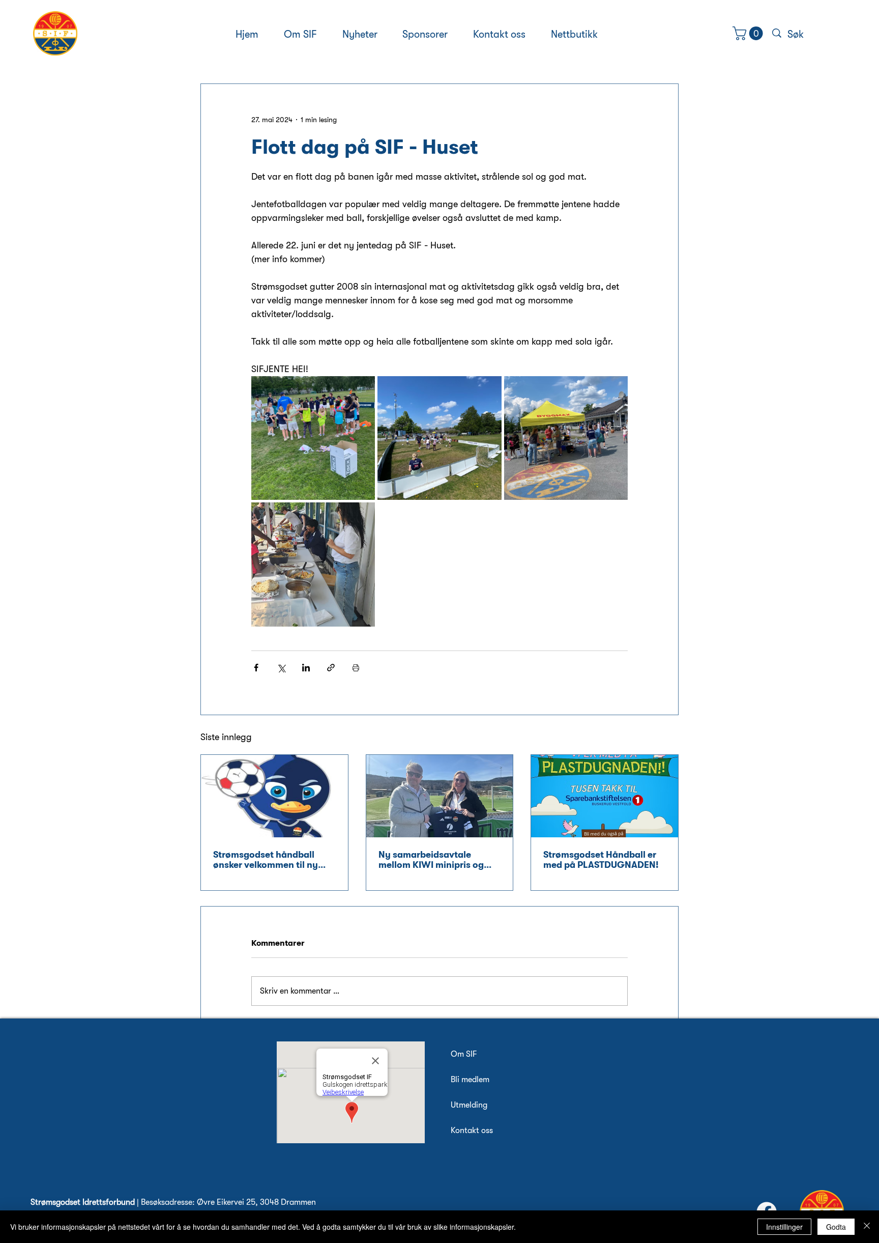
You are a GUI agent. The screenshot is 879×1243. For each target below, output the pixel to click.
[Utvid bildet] (313, 438)
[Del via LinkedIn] (306, 667)
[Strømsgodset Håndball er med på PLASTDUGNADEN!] (604, 796)
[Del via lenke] (331, 667)
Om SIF (464, 1054)
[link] (749, 33)
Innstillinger (784, 1227)
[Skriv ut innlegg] (356, 667)
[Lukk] (867, 1227)
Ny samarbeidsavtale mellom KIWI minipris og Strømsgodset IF (431, 860)
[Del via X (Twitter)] (281, 667)
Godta (836, 1227)
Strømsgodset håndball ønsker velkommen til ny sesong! (265, 860)
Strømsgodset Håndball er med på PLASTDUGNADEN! (601, 860)
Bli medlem (470, 1079)
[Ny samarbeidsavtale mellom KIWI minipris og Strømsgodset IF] (439, 796)
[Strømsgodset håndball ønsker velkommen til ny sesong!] (274, 796)
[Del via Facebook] (256, 667)
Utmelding (469, 1105)
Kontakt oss (472, 1130)
